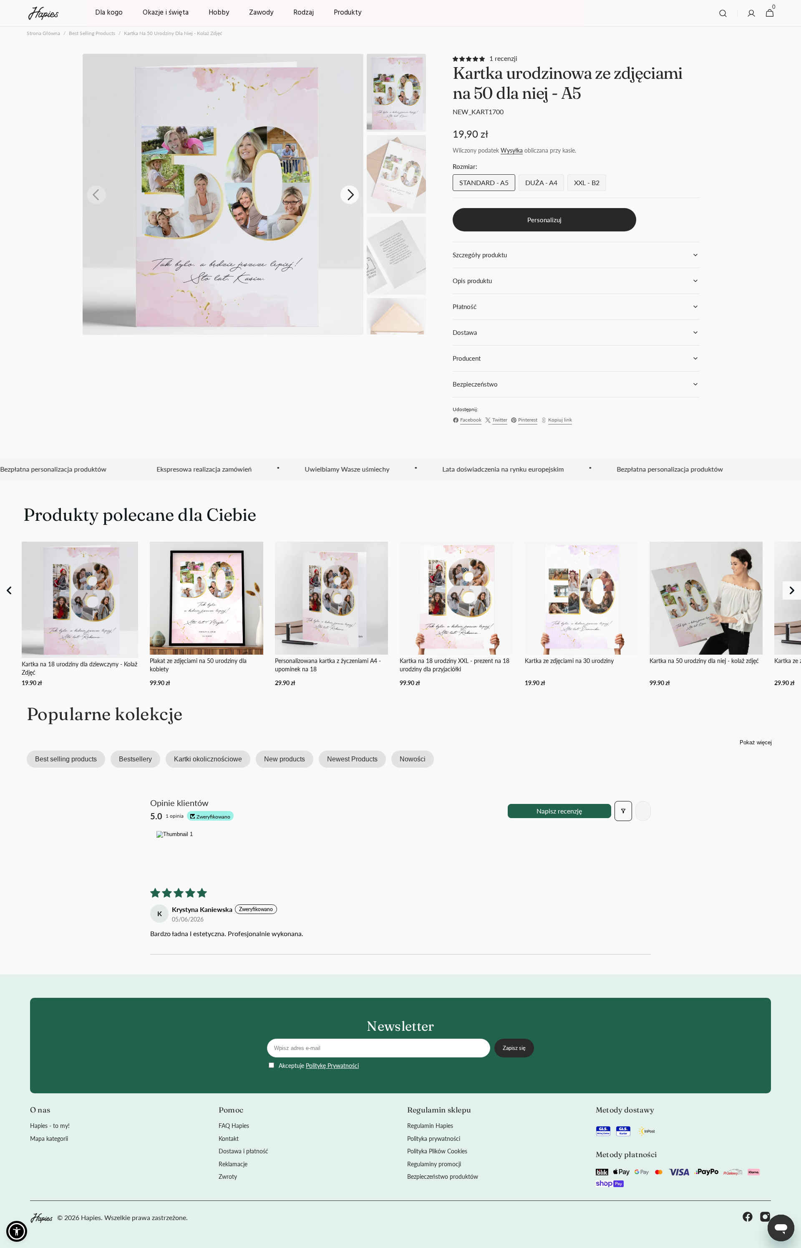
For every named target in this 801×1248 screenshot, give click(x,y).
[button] (723, 13)
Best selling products (92, 33)
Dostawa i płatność (243, 1151)
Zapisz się (514, 1048)
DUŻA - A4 (544, 184)
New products (284, 759)
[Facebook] (747, 1218)
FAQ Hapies (234, 1125)
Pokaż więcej (756, 742)
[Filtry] (623, 811)
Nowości (413, 759)
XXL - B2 (590, 184)
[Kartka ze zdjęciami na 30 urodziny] (581, 614)
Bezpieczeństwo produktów (442, 1176)
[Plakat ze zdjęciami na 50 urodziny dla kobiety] (206, 614)
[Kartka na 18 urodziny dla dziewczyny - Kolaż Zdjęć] (80, 614)
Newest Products (352, 759)
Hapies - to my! (50, 1125)
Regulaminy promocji (434, 1164)
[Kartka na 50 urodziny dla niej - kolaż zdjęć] (706, 614)
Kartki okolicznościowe (208, 759)
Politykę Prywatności (332, 1065)
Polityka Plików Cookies (437, 1151)
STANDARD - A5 (487, 184)
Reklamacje (233, 1164)
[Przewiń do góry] (791, 1238)
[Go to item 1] (174, 852)
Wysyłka (512, 150)
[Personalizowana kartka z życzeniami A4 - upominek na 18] (331, 614)
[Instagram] (765, 1218)
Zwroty (228, 1176)
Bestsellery (135, 759)
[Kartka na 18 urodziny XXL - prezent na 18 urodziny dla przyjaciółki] (456, 614)
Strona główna (43, 33)
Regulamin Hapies (430, 1125)
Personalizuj (544, 219)
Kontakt (229, 1138)
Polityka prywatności (433, 1138)
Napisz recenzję (559, 811)
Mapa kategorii (49, 1138)
